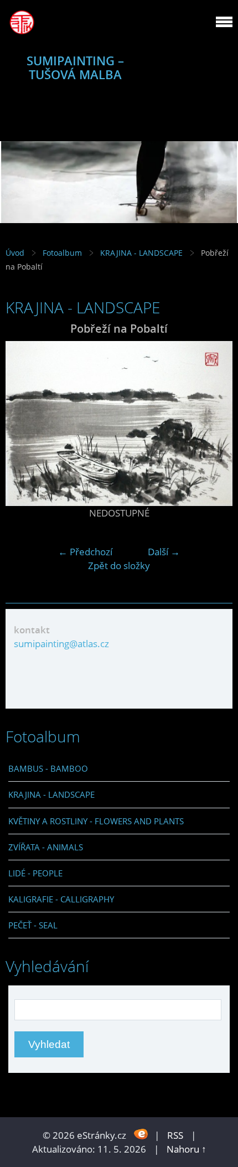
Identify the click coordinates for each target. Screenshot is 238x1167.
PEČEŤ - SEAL (33, 925)
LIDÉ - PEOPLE (35, 873)
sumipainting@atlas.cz (61, 643)
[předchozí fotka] (23, 424)
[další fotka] (214, 424)
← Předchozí (85, 551)
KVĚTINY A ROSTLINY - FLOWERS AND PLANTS (96, 821)
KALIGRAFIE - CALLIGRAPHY (61, 899)
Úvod (15, 252)
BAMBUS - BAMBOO (48, 768)
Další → (164, 551)
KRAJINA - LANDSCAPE (141, 252)
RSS (175, 1135)
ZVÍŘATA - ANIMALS (45, 847)
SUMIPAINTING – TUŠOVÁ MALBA (75, 67)
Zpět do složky (119, 565)
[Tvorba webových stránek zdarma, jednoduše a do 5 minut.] (141, 1134)
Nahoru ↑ (186, 1149)
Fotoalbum (62, 252)
